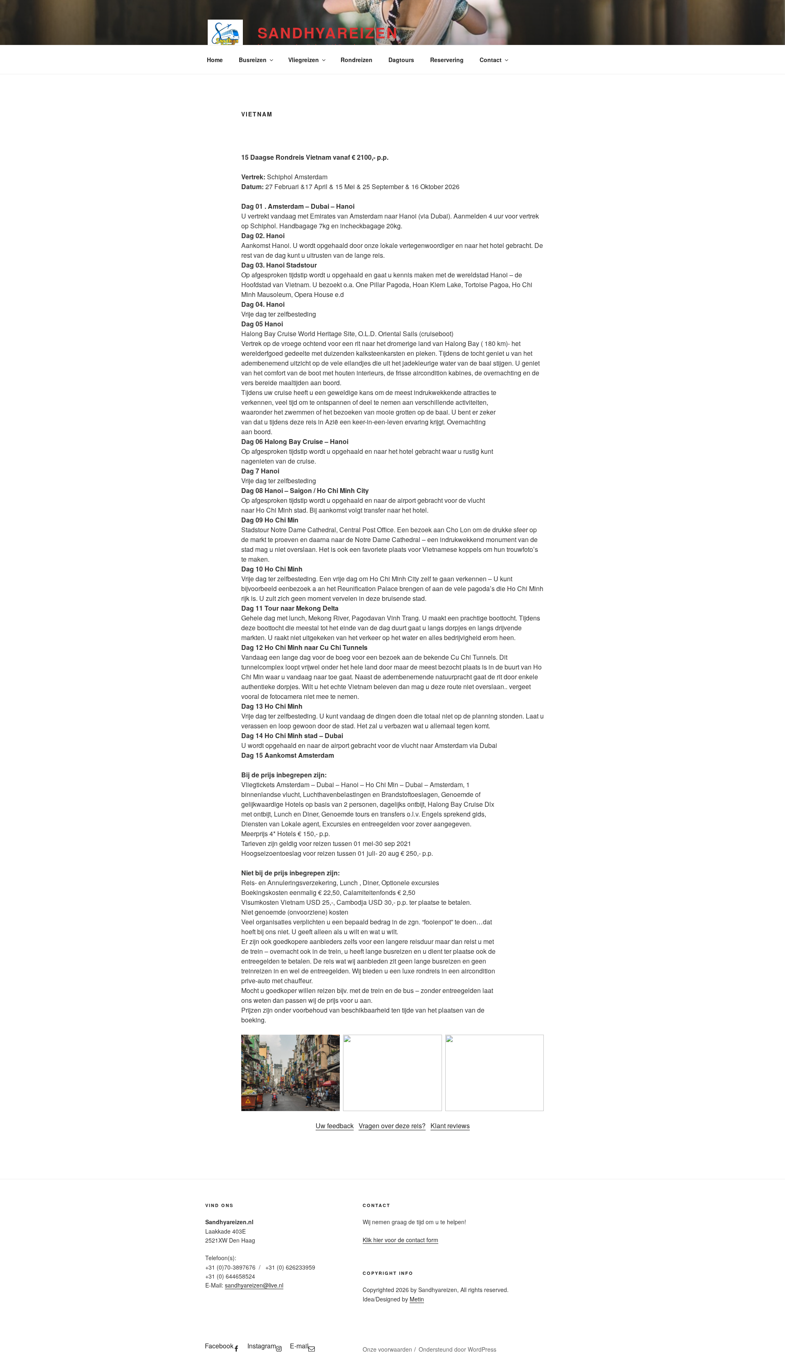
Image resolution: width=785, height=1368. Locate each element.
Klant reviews (450, 1125)
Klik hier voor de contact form (400, 1240)
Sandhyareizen (328, 32)
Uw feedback (335, 1125)
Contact (491, 60)
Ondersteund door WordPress (457, 1349)
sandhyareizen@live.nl (254, 1285)
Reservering (447, 60)
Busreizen (253, 60)
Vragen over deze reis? (392, 1125)
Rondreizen (356, 60)
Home (215, 60)
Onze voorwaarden (387, 1349)
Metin (417, 1299)
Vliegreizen (303, 60)
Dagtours (401, 60)
